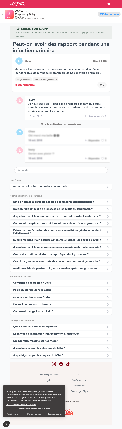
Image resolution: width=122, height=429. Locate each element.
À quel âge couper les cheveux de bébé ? (39, 347)
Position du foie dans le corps (32, 289)
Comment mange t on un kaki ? (33, 311)
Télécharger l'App (109, 14)
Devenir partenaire (49, 375)
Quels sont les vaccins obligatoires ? (36, 326)
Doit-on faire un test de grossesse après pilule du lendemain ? (53, 208)
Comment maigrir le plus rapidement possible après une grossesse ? (57, 223)
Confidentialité (79, 380)
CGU (79, 375)
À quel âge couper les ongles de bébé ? (38, 355)
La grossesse (23, 79)
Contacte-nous (79, 386)
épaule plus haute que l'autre (32, 296)
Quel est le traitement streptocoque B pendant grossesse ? (51, 254)
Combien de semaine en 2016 (32, 282)
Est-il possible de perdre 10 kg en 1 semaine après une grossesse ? (56, 268)
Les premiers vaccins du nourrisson (35, 340)
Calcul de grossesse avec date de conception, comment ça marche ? (56, 261)
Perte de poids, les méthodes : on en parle (40, 186)
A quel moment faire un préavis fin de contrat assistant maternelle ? (57, 216)
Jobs (49, 380)
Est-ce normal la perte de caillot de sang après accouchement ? (53, 201)
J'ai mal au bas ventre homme (32, 304)
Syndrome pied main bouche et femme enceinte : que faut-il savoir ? (57, 239)
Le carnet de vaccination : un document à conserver (46, 333)
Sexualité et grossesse (45, 79)
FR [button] (108, 4)
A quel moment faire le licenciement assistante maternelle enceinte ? (57, 247)
